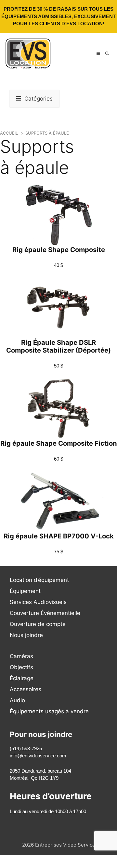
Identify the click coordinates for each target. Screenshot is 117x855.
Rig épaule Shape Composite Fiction (58, 443)
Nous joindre (26, 635)
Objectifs (21, 667)
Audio (17, 700)
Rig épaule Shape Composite (58, 250)
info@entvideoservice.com (38, 755)
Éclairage (21, 678)
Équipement (25, 591)
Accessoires (25, 689)
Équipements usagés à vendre (49, 711)
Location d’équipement (39, 580)
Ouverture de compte (38, 624)
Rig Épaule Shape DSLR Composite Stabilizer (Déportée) (58, 346)
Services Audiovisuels (38, 602)
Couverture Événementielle (45, 613)
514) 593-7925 (26, 748)
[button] (107, 53)
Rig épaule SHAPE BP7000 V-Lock (59, 536)
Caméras (21, 656)
